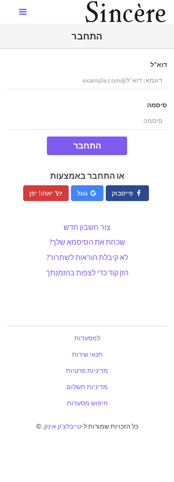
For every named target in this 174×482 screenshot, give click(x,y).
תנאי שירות (87, 354)
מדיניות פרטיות (87, 370)
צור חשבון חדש (87, 226)
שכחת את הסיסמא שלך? (87, 241)
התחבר (87, 145)
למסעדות (87, 338)
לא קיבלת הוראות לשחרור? (87, 257)
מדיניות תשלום (87, 387)
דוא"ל (158, 64)
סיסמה (157, 105)
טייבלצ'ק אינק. (62, 426)
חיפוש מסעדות (87, 403)
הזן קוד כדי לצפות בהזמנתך (87, 272)
